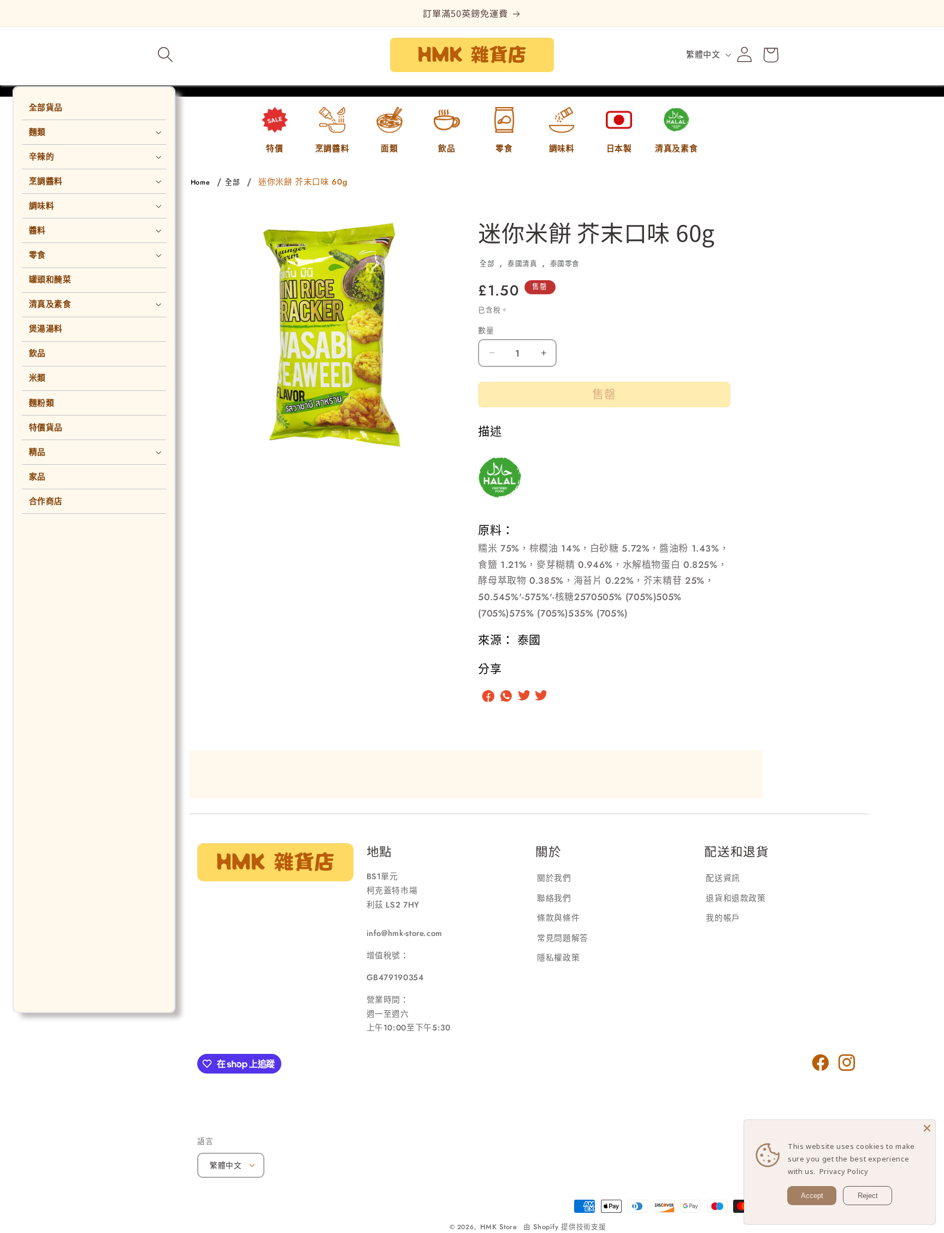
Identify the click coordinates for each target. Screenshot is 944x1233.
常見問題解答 (562, 938)
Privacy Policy (844, 1171)
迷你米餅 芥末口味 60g (302, 182)
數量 (486, 329)
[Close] (927, 1128)
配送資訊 (723, 878)
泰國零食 (565, 264)
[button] (165, 54)
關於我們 (554, 878)
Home (200, 182)
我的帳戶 (723, 918)
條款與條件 (558, 918)
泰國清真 (523, 264)
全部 (232, 182)
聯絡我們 (554, 898)
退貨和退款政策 (735, 898)
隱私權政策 (558, 958)
